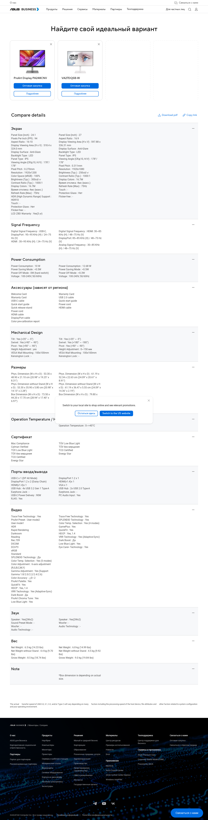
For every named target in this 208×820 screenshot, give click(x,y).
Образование (80, 750)
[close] (149, 400)
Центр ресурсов (113, 740)
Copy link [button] (192, 115)
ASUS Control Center (114, 770)
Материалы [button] (99, 9)
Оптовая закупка (177, 740)
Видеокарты (47, 768)
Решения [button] (67, 9)
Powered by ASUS (145, 764)
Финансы (78, 780)
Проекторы (47, 754)
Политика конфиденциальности (97, 815)
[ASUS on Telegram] (94, 804)
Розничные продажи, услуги (87, 754)
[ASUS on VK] (113, 804)
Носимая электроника (52, 782)
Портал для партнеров (20, 759)
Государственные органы (85, 784)
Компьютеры (48, 745)
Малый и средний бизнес (86, 740)
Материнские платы (51, 763)
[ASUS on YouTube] (104, 804)
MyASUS (109, 766)
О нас (13, 2)
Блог (108, 754)
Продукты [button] (51, 9)
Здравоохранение (82, 759)
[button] (189, 9)
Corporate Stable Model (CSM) (151, 759)
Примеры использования (118, 745)
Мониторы (47, 750)
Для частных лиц (175, 9)
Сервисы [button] (82, 9)
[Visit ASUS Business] (18, 725)
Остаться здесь (86, 413)
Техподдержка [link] (135, 9)
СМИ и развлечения (83, 775)
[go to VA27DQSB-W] (80, 60)
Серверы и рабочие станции (55, 759)
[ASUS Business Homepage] (24, 9)
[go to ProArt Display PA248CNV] (32, 60)
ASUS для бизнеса (18, 740)
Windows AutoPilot (114, 779)
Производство (80, 763)
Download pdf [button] (169, 115)
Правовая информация (67, 815)
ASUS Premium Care (146, 755)
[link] (32, 93)
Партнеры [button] (116, 9)
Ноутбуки (46, 740)
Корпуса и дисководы (52, 777)
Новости (110, 750)
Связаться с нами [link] (188, 2)
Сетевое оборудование (52, 772)
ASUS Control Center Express (118, 775)
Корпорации (79, 745)
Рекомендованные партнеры (23, 764)
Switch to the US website (116, 413)
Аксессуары (47, 786)
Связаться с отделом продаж (183, 745)
